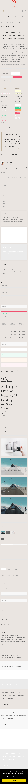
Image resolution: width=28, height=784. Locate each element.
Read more (4, 154)
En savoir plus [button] (16, 776)
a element (3, 88)
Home (2, 22)
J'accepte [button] (14, 780)
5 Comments (13, 154)
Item (14, 16)
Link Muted (4, 101)
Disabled (5, 80)
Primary (15, 73)
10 (20, 177)
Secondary (6, 77)
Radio (3, 297)
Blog (8, 22)
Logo (3, 11)
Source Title (17, 148)
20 (25, 177)
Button (6, 704)
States (2, 304)
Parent (9, 16)
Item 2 (3, 644)
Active (3, 16)
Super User (8, 64)
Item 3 (3, 648)
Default (5, 73)
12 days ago (9, 164)
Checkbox (10, 297)
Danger (17, 77)
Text (2, 283)
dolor (11, 217)
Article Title (7, 26)
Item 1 (3, 632)
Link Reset (17, 101)
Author (9, 162)
